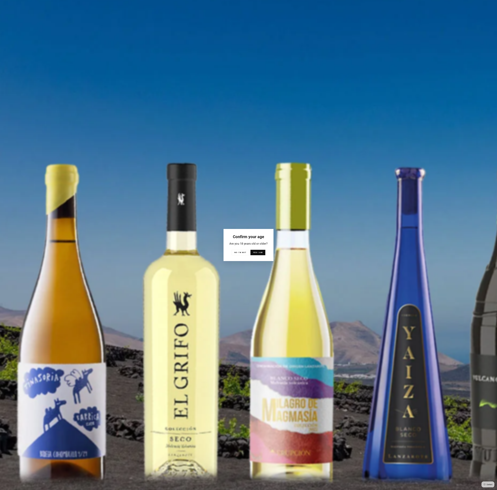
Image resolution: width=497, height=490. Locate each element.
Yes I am (258, 252)
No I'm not (240, 252)
